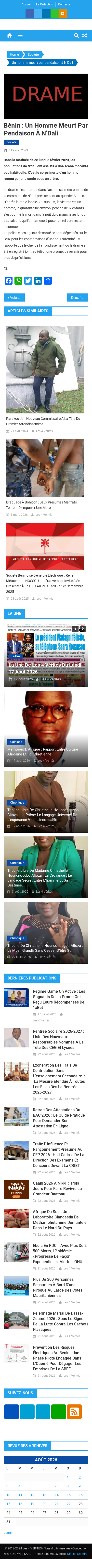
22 (69, 1504)
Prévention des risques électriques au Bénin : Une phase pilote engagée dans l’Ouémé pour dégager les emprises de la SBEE (57, 1358)
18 (20, 1504)
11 (20, 1495)
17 (8, 1504)
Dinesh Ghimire (77, 1554)
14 (57, 1495)
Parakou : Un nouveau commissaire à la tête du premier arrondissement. (43, 421)
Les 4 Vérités (44, 431)
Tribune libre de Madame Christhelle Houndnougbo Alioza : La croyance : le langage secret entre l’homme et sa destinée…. (39, 877)
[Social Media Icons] (11, 1411)
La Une (16, 656)
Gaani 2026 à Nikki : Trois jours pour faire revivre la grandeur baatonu (57, 1188)
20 (44, 1504)
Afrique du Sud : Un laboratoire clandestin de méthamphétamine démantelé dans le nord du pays (60, 1219)
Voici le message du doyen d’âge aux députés (17, 298)
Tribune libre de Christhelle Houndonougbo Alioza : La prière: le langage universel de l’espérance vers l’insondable (43, 815)
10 (8, 1495)
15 (69, 1495)
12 (32, 1495)
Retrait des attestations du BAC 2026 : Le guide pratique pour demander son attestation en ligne (59, 1118)
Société (11, 142)
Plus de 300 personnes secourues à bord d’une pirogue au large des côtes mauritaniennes (57, 1287)
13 (44, 1495)
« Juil (8, 1533)
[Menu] (20, 35)
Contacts (64, 4)
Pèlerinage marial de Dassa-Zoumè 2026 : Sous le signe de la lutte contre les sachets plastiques (60, 1321)
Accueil (26, 4)
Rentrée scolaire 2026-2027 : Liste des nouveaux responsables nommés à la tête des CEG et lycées (58, 1039)
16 (81, 1495)
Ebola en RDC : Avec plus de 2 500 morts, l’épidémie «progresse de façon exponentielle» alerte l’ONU (60, 1253)
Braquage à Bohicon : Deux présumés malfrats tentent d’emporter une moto (41, 505)
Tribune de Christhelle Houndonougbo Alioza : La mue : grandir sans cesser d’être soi (45, 948)
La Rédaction (44, 4)
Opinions (16, 742)
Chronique (17, 802)
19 (32, 1504)
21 (57, 1504)
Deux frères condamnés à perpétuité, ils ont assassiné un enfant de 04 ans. (79, 298)
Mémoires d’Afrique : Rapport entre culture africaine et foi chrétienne (42, 751)
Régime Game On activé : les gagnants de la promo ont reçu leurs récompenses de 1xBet (59, 999)
